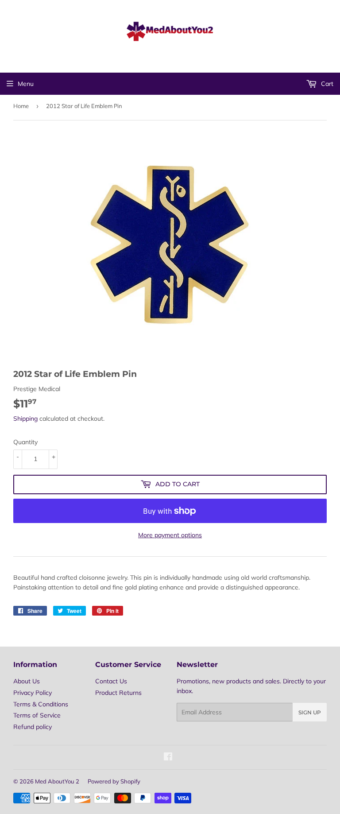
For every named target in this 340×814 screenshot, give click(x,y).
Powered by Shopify (114, 781)
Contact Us (111, 681)
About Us (26, 681)
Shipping (25, 419)
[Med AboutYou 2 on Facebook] (168, 758)
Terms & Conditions (40, 704)
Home (21, 105)
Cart (326, 84)
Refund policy (32, 727)
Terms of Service (37, 715)
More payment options (170, 535)
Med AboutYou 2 (57, 781)
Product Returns (118, 693)
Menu (26, 84)
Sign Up (309, 712)
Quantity (25, 442)
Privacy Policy (32, 693)
